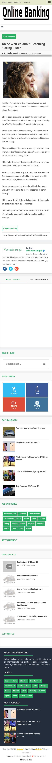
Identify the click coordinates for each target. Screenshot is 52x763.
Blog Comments (13, 279)
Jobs (34, 519)
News (22, 524)
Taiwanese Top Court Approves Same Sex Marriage (31, 604)
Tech (14, 529)
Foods (18, 519)
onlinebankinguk (34, 250)
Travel (20, 529)
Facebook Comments (39, 279)
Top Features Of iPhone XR (27, 486)
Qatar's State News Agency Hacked (31, 471)
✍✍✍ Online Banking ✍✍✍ (29, 749)
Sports (6, 529)
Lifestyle (42, 519)
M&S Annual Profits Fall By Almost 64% (32, 616)
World (28, 529)
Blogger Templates (14, 756)
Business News (10, 514)
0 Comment (36, 53)
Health (26, 519)
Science (40, 524)
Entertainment (9, 36)
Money (6, 524)
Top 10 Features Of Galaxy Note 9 (30, 589)
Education (22, 514)
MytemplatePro (26, 760)
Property (31, 524)
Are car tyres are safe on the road (30, 428)
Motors (15, 524)
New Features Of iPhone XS (28, 442)
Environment (9, 519)
